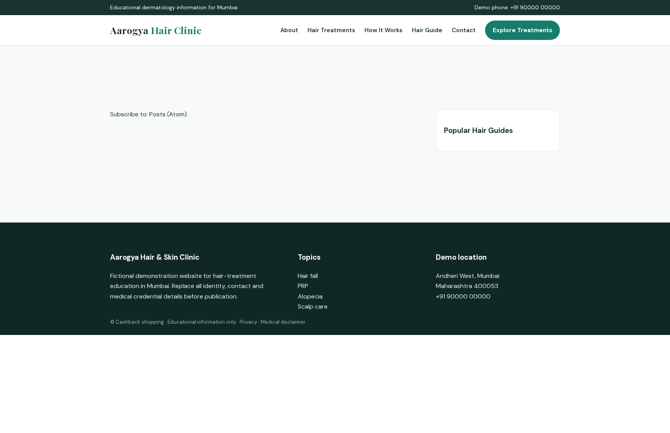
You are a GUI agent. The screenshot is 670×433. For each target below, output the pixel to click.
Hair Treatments (331, 30)
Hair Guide (427, 30)
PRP (303, 286)
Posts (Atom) (168, 114)
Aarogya (156, 30)
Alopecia (310, 296)
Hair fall (308, 276)
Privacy (248, 322)
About (289, 30)
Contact (464, 30)
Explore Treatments (522, 30)
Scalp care (313, 306)
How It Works (383, 30)
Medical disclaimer (283, 322)
